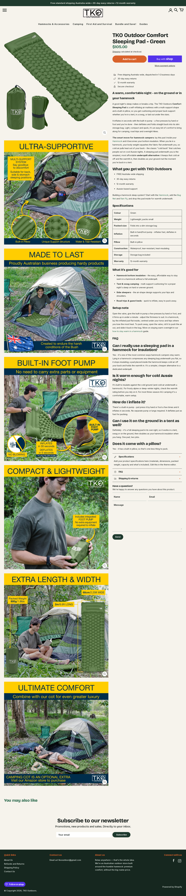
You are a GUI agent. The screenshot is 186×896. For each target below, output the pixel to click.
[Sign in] (170, 10)
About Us (8, 860)
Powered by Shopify (172, 887)
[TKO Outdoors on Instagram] (179, 861)
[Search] (176, 10)
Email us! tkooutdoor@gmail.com (65, 860)
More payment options (165, 66)
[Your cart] (181, 10)
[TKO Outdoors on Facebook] (173, 861)
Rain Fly (123, 198)
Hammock (117, 141)
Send (118, 537)
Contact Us (9, 871)
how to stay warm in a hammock (127, 331)
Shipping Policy (11, 867)
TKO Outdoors (29, 890)
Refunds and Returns (14, 864)
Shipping (116, 52)
